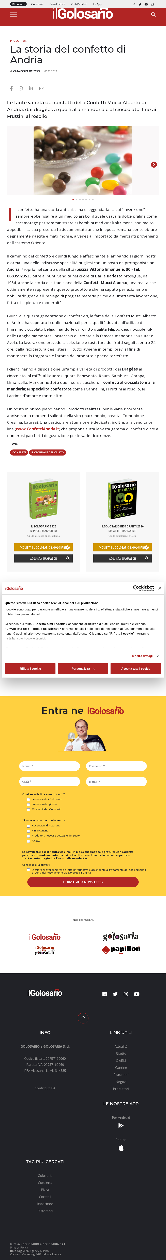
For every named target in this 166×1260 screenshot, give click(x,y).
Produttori (18, 41)
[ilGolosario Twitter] (140, 4)
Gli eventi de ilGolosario (46, 809)
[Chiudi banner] (160, 588)
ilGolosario (18, 4)
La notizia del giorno (44, 804)
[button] (154, 165)
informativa (81, 870)
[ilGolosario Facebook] (134, 4)
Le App (97, 4)
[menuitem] (45, 1088)
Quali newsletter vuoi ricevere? (43, 794)
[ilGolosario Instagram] (152, 4)
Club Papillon (79, 4)
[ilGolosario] (83, 12)
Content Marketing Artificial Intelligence (35, 1254)
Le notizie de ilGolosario (47, 799)
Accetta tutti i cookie (135, 668)
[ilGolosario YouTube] (146, 4)
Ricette (36, 840)
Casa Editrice (57, 4)
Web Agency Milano (36, 1251)
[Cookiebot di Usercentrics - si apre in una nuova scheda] (136, 588)
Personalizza (81, 668)
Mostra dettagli (143, 656)
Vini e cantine (40, 830)
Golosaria (37, 4)
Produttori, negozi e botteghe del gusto (56, 835)
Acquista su (43, 558)
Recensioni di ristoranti (46, 825)
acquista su (43, 547)
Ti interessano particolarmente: (44, 820)
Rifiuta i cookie (30, 668)
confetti (19, 452)
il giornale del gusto (47, 452)
